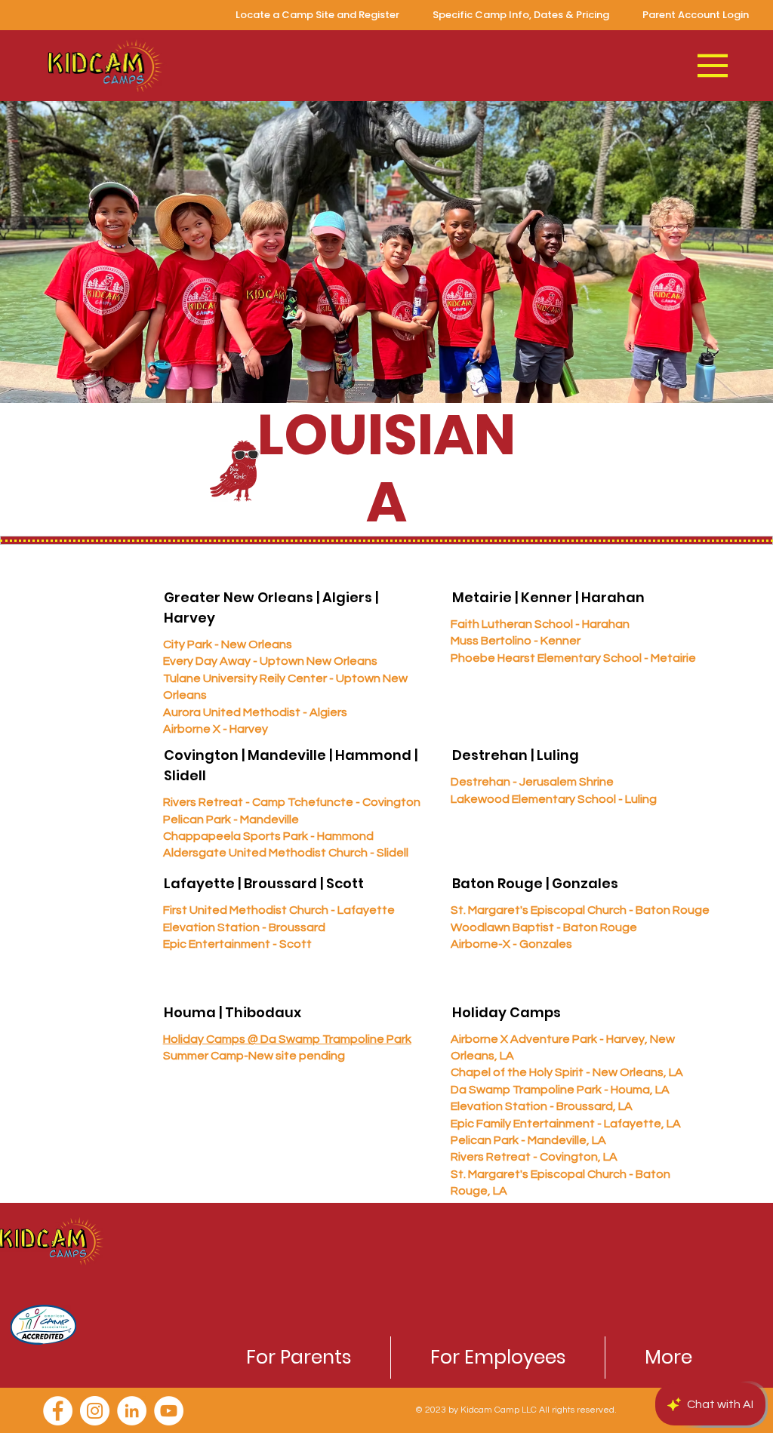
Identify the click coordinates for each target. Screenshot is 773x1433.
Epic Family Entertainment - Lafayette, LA (566, 1124)
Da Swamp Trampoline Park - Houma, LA (560, 1090)
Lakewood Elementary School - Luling (554, 799)
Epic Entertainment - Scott (237, 944)
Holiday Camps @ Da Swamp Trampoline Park (287, 1039)
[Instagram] (94, 1410)
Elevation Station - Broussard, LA (542, 1106)
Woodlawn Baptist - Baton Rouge (544, 927)
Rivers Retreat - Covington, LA (534, 1157)
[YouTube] (168, 1410)
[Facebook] (57, 1410)
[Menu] (713, 66)
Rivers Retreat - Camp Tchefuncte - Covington (291, 802)
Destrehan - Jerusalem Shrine (532, 782)
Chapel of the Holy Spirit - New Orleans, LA (567, 1072)
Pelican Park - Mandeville (231, 819)
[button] (298, 1357)
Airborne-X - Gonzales (511, 944)
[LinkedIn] (131, 1410)
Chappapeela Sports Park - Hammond (268, 836)
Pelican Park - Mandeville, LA (528, 1140)
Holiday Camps (506, 1012)
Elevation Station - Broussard (244, 927)
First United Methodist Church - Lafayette (279, 910)
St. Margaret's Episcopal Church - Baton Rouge (580, 910)
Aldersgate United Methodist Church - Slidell (285, 853)
